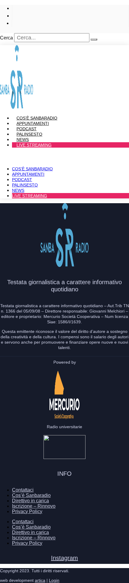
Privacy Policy (27, 511)
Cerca (6, 37)
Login (54, 580)
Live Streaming (34, 145)
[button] (64, 155)
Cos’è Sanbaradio (32, 168)
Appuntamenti (28, 174)
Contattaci (23, 489)
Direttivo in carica (30, 500)
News (18, 190)
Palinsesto (25, 185)
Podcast (22, 179)
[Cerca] (94, 39)
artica (40, 580)
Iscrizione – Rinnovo (34, 506)
